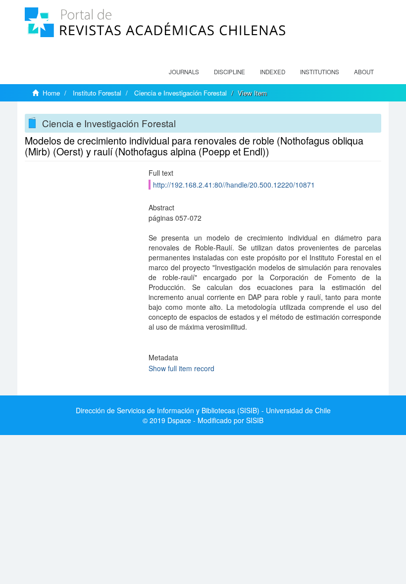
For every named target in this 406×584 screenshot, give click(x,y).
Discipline (229, 72)
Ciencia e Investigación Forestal (180, 92)
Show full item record (181, 368)
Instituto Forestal (97, 92)
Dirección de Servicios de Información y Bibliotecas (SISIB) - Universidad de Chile (203, 410)
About (364, 72)
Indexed (272, 72)
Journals (184, 72)
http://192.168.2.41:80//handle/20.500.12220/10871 (234, 185)
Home (51, 92)
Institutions (319, 72)
